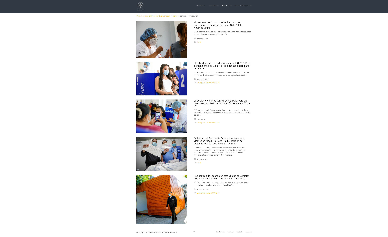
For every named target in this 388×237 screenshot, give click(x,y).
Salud (199, 42)
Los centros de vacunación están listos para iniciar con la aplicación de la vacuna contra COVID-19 (221, 177)
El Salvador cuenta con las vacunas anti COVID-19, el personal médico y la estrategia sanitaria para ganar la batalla (222, 66)
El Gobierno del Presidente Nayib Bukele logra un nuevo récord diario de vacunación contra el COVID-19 (222, 103)
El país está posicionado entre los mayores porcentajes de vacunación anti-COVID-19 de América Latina (218, 25)
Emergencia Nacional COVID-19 (208, 83)
